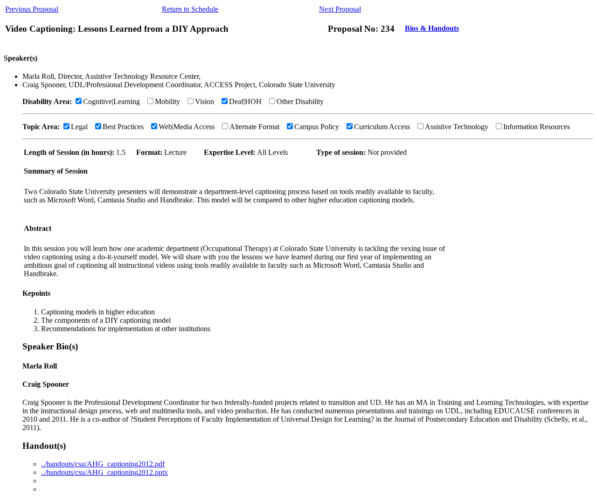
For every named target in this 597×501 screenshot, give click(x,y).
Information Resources (536, 127)
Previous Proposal (31, 9)
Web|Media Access (187, 127)
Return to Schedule (190, 9)
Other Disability (300, 101)
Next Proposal (340, 9)
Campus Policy (316, 127)
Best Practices (123, 127)
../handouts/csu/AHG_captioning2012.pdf (103, 464)
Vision (204, 101)
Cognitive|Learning (111, 101)
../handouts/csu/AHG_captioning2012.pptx (104, 472)
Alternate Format (254, 127)
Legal (79, 127)
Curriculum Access (382, 127)
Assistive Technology (456, 127)
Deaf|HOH (245, 101)
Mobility (167, 101)
